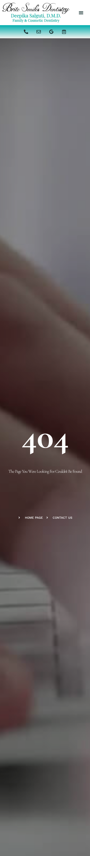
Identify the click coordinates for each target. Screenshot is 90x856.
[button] (81, 12)
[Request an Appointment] (64, 31)
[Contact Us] (38, 31)
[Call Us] (26, 31)
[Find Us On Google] (51, 31)
